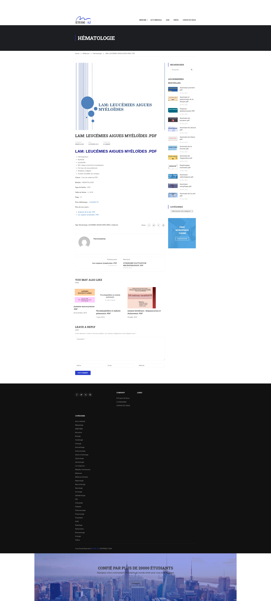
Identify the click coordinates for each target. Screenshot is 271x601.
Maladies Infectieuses (82, 470)
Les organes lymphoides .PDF (104, 263)
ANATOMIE (79, 429)
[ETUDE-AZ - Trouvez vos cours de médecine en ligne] (83, 20)
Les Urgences (80, 466)
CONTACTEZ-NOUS (189, 20)
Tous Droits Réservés (83, 549)
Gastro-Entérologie (81, 455)
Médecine (142, 20)
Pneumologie (79, 514)
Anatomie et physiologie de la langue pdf (187, 99)
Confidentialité (121, 402)
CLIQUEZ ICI (94, 202)
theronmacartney (99, 239)
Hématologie (97, 53)
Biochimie (78, 432)
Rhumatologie (80, 533)
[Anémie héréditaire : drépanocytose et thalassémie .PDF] (141, 298)
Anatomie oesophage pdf (185, 185)
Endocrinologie (80, 451)
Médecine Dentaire (81, 477)
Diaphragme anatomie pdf (185, 166)
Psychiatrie (79, 518)
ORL (76, 499)
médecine (114, 225)
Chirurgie (78, 444)
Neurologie (79, 488)
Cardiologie (79, 440)
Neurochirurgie (80, 484)
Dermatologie (79, 447)
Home (77, 53)
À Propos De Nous (122, 398)
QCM (167, 20)
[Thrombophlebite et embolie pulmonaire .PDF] (110, 298)
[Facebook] (149, 225)
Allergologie (79, 425)
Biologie (78, 436)
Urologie (78, 536)
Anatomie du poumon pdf (185, 119)
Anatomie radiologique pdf (186, 176)
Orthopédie (79, 503)
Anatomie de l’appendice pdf (186, 157)
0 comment (106, 144)
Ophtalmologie (80, 495)
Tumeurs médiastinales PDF (187, 110)
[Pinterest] (158, 225)
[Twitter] (153, 225)
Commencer (135, 583)
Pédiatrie (78, 507)
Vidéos (176, 20)
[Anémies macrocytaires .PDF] (85, 295)
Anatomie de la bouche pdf (186, 147)
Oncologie (78, 492)
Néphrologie (79, 481)
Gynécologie (79, 458)
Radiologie (78, 525)
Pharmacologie (80, 510)
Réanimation (79, 529)
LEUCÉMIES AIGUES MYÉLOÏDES (99, 225)
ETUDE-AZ (95, 549)
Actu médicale (156, 20)
